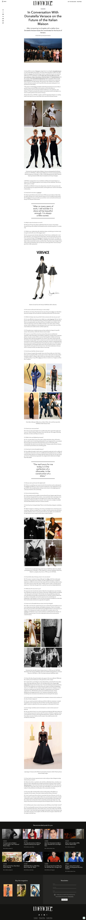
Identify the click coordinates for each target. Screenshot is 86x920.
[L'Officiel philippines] (43, 3)
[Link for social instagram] (44, 915)
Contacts (36, 917)
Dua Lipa (49, 75)
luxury (35, 86)
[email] (3, 10)
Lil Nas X (33, 77)
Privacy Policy (70, 896)
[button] (39, 890)
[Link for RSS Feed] (46, 915)
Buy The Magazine (72, 1)
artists (28, 197)
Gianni (40, 357)
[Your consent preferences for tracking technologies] (84, 918)
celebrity (39, 192)
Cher (58, 75)
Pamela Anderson (56, 77)
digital (27, 486)
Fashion (43, 8)
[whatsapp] (3, 21)
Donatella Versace (57, 71)
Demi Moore (38, 77)
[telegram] (3, 23)
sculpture (26, 611)
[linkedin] (3, 16)
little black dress (27, 785)
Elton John (44, 75)
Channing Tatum (45, 77)
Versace (38, 71)
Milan (48, 579)
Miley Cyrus (54, 75)
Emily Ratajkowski (28, 80)
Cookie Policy (49, 917)
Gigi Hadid (35, 78)
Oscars (30, 74)
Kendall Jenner (41, 78)
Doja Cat (52, 319)
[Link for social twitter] (39, 915)
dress (53, 311)
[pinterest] (3, 14)
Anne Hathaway (27, 77)
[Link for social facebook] (41, 915)
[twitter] (3, 19)
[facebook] (3, 12)
